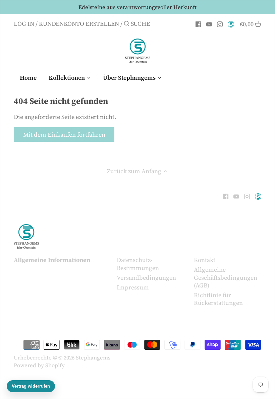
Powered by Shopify (39, 365)
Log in (24, 23)
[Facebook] (198, 23)
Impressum (133, 287)
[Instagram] (220, 23)
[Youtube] (209, 23)
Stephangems (93, 357)
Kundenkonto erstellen (79, 23)
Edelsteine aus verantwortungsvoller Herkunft (137, 7)
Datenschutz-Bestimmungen (138, 264)
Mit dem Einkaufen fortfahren (64, 134)
